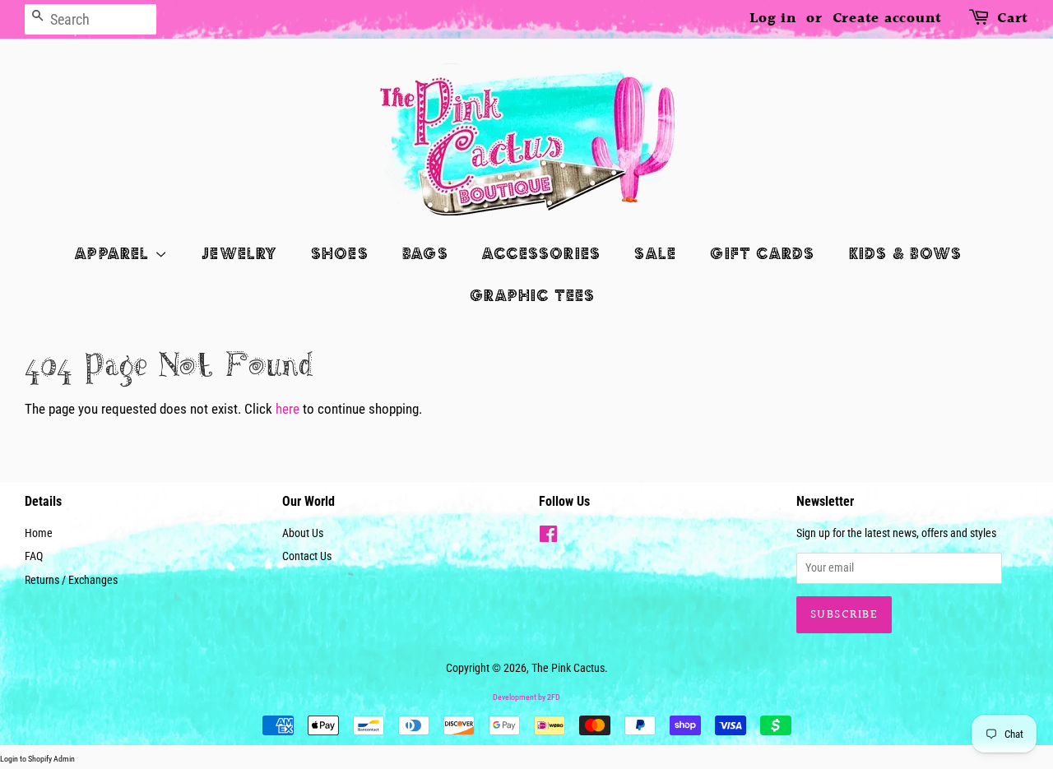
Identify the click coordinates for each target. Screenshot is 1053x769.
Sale (655, 253)
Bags (425, 253)
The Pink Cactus (568, 668)
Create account (888, 18)
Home (39, 533)
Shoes (340, 253)
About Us (302, 533)
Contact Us (307, 556)
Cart (1012, 18)
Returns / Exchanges (71, 580)
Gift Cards (762, 253)
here (287, 409)
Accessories (541, 253)
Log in (773, 18)
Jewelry (239, 253)
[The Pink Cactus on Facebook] (548, 537)
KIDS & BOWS (905, 253)
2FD (553, 697)
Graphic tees (532, 295)
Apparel (115, 253)
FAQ (34, 556)
